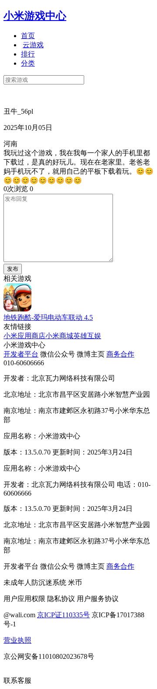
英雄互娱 (87, 335)
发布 (12, 269)
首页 (28, 35)
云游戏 (33, 45)
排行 (28, 54)
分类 (28, 63)
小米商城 (59, 335)
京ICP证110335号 (63, 615)
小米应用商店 (24, 335)
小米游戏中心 (34, 15)
